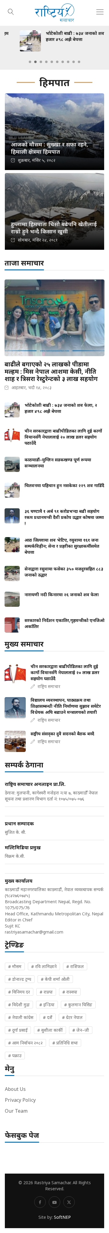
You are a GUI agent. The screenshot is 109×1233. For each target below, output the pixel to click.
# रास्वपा (69, 992)
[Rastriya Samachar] (54, 13)
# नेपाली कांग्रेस (20, 1017)
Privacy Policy (20, 1100)
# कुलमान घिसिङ (78, 1004)
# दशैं (47, 1017)
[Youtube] (54, 1202)
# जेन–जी (80, 1030)
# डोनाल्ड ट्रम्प (19, 979)
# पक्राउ (14, 1055)
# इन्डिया (46, 1004)
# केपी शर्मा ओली (55, 979)
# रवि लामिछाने (44, 966)
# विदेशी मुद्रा (19, 1004)
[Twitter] (69, 1202)
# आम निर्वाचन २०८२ (25, 1043)
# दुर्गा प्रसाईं (18, 1030)
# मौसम (14, 966)
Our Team (16, 1111)
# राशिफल (75, 966)
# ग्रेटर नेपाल (72, 1017)
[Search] (11, 10)
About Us (15, 1089)
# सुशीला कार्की (50, 1030)
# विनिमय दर (19, 992)
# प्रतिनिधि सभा (65, 1043)
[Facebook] (40, 1202)
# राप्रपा (46, 992)
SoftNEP (62, 1217)
